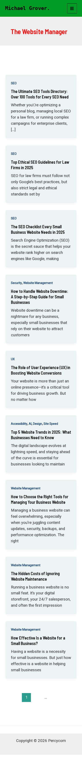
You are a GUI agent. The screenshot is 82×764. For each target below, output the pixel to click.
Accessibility (19, 423)
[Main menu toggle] (72, 8)
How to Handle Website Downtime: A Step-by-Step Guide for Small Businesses (39, 297)
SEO (14, 83)
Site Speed (51, 423)
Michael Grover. (27, 8)
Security (16, 283)
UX (13, 359)
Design (37, 423)
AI (30, 423)
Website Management (38, 283)
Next (41, 706)
